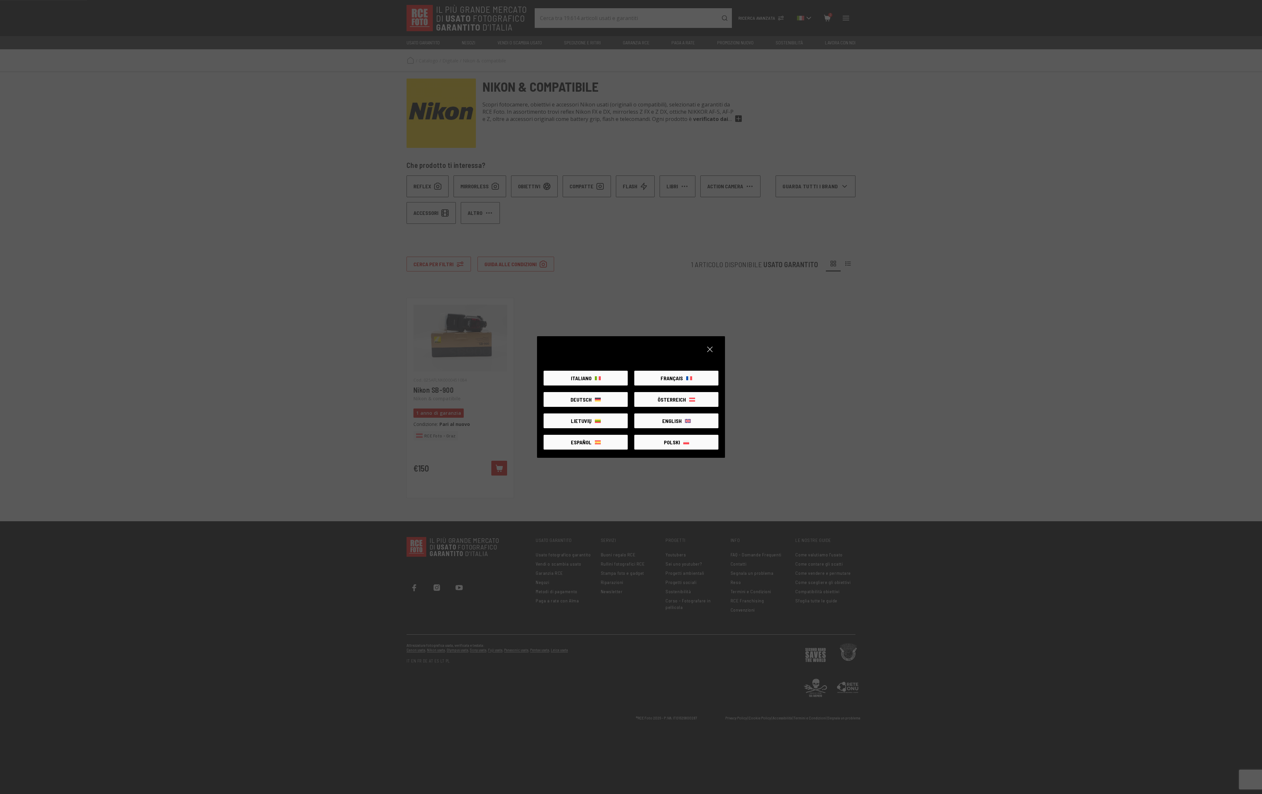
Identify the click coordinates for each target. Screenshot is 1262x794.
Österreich (672, 399)
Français (672, 378)
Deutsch (581, 399)
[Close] (710, 349)
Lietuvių (581, 421)
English (672, 421)
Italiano (581, 378)
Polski (672, 442)
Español (581, 442)
